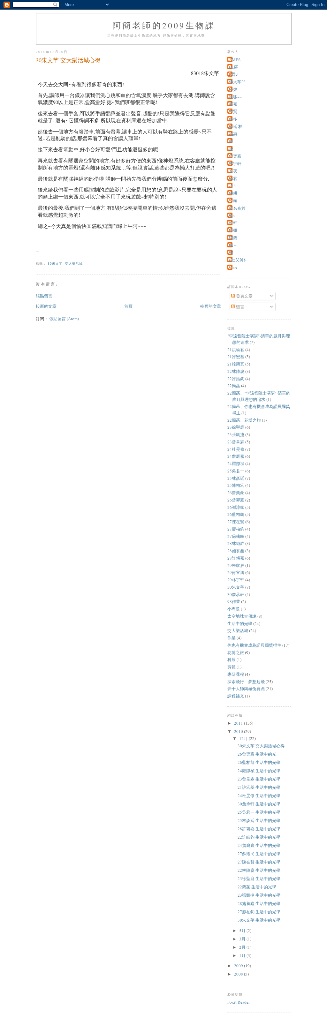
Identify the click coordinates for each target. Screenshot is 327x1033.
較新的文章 (46, 306)
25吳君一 (235, 471)
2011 (239, 723)
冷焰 (233, 89)
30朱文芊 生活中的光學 (259, 920)
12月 (244, 738)
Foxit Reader (238, 1002)
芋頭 (233, 200)
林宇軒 (235, 163)
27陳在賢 (235, 521)
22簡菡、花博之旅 (244, 420)
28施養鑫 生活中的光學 (259, 903)
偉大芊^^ (237, 82)
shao (233, 267)
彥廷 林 (235, 126)
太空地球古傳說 (241, 616)
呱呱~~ (235, 97)
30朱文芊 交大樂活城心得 (261, 746)
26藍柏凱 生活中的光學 (259, 762)
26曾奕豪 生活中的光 (257, 754)
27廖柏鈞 (235, 529)
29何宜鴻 (235, 572)
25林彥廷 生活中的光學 (259, 820)
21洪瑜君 (235, 349)
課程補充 (235, 696)
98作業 (233, 601)
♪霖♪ (233, 74)
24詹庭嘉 (235, 456)
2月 (243, 947)
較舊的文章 (210, 306)
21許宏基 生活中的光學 (259, 787)
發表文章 (244, 296)
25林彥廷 (235, 478)
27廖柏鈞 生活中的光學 (259, 912)
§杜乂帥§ (237, 260)
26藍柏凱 (235, 514)
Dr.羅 (233, 67)
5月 (243, 930)
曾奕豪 (235, 156)
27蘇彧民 (235, 536)
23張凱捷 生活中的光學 (259, 895)
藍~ (232, 215)
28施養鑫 (235, 551)
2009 (239, 966)
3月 (243, 939)
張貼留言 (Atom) (64, 318)
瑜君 (233, 178)
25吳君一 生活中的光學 (259, 812)
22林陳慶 (235, 371)
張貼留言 (44, 296)
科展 (231, 659)
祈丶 (233, 186)
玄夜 (233, 171)
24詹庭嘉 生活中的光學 (259, 845)
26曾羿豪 (235, 500)
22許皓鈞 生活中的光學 (259, 837)
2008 (239, 974)
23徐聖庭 (235, 427)
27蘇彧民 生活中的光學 (259, 853)
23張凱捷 (235, 434)
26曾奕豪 (235, 492)
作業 (231, 638)
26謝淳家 (235, 507)
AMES (234, 60)
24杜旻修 (235, 449)
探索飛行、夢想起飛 (246, 681)
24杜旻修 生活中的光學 (259, 795)
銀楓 (233, 230)
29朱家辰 (235, 565)
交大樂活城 (74, 263)
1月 (243, 955)
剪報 (231, 667)
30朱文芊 (55, 263)
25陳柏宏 (235, 485)
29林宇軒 (235, 580)
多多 (233, 119)
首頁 (128, 306)
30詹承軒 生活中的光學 (259, 804)
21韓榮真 (235, 364)
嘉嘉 (233, 104)
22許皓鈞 (235, 378)
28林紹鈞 (235, 543)
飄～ (233, 245)
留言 (239, 307)
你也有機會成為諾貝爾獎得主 (254, 645)
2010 (239, 731)
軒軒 (233, 223)
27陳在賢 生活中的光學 (259, 862)
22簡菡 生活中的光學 (257, 887)
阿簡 (233, 238)
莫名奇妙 (237, 208)
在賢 (233, 111)
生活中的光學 (239, 623)
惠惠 (233, 134)
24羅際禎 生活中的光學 (259, 770)
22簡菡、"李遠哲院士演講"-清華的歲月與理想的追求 (258, 396)
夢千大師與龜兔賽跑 (246, 688)
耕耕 (233, 193)
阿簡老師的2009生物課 (163, 25)
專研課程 (235, 674)
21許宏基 (235, 356)
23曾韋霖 (235, 442)
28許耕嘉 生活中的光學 (259, 829)
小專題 (233, 609)
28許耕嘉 (235, 558)
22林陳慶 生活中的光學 (259, 870)
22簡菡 (233, 385)
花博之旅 (235, 652)
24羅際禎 (235, 463)
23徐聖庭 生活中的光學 (259, 878)
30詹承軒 (235, 594)
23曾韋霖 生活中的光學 (259, 779)
